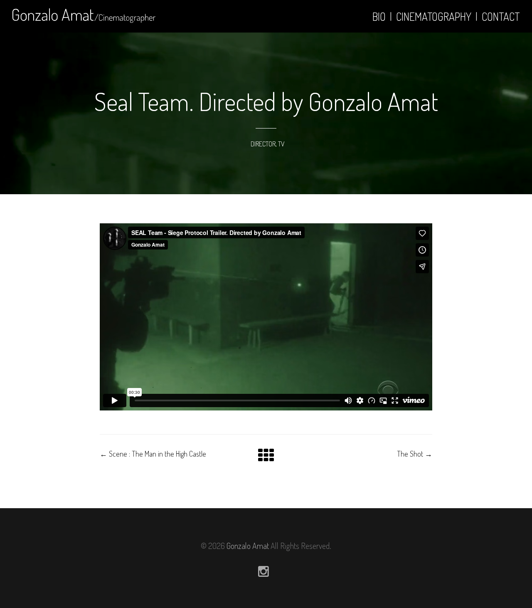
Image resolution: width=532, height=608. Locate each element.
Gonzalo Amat (248, 545)
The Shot (414, 453)
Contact (501, 16)
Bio (379, 16)
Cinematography (433, 16)
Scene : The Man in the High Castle (153, 453)
